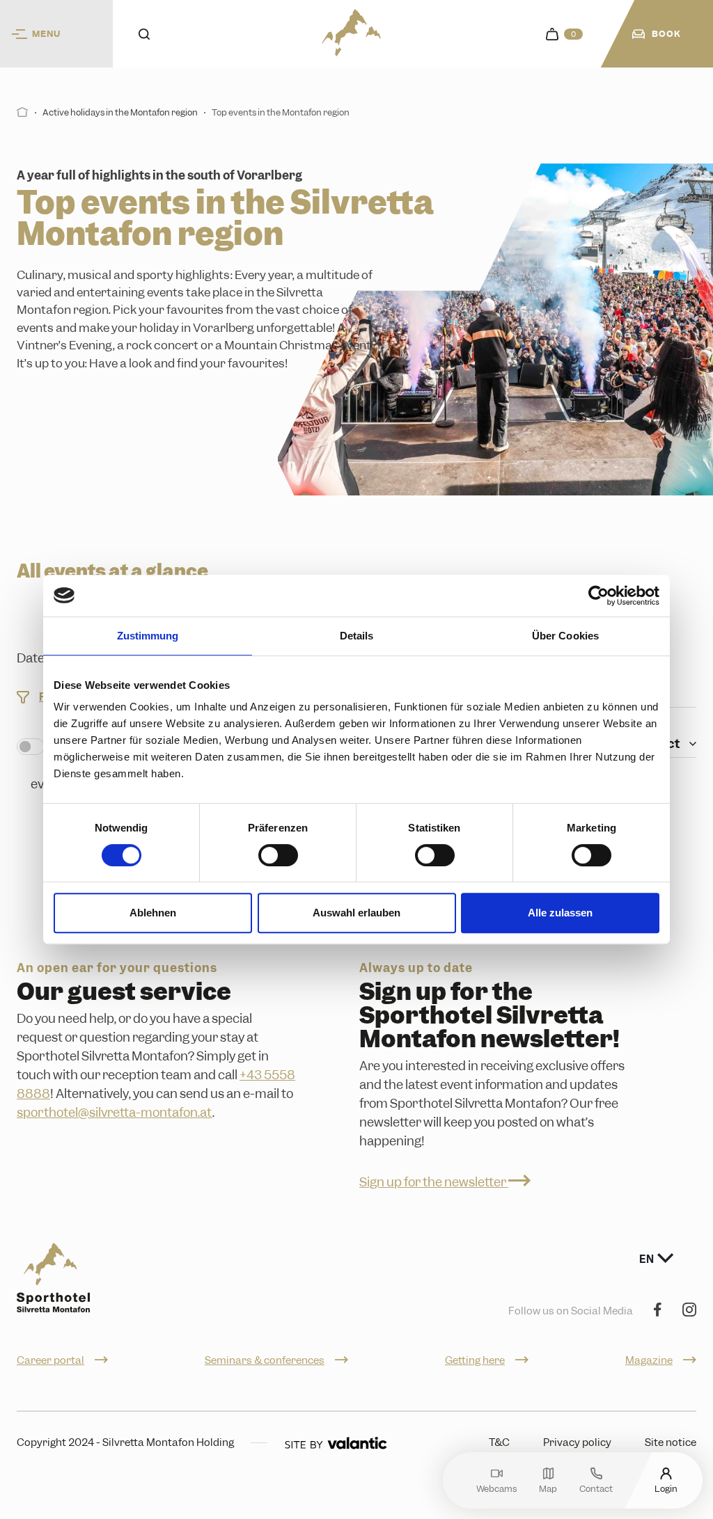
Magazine (649, 1360)
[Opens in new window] (335, 1442)
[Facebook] (657, 1311)
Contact (596, 1488)
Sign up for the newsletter (433, 1182)
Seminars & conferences (264, 1360)
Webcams (496, 1488)
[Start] (23, 112)
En (648, 1259)
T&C (499, 1442)
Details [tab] (357, 636)
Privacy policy (577, 1442)
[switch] (278, 855)
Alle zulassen (560, 912)
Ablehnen (153, 912)
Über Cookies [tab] (565, 636)
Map (548, 1488)
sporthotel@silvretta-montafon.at (114, 1112)
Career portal (50, 1360)
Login (666, 1488)
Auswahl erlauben (356, 912)
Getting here (475, 1360)
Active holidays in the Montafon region (120, 112)
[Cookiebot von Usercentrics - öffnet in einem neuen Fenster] (598, 595)
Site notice (670, 1442)
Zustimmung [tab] (148, 636)
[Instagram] (689, 1311)
